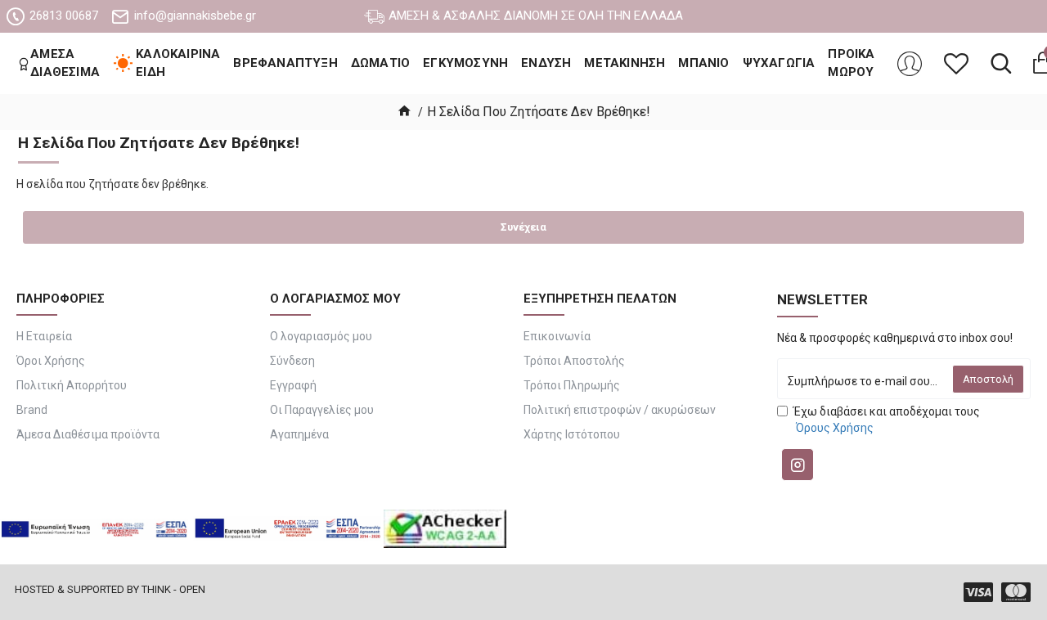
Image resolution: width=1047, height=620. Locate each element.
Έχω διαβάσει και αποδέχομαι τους (886, 419)
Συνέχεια (523, 227)
